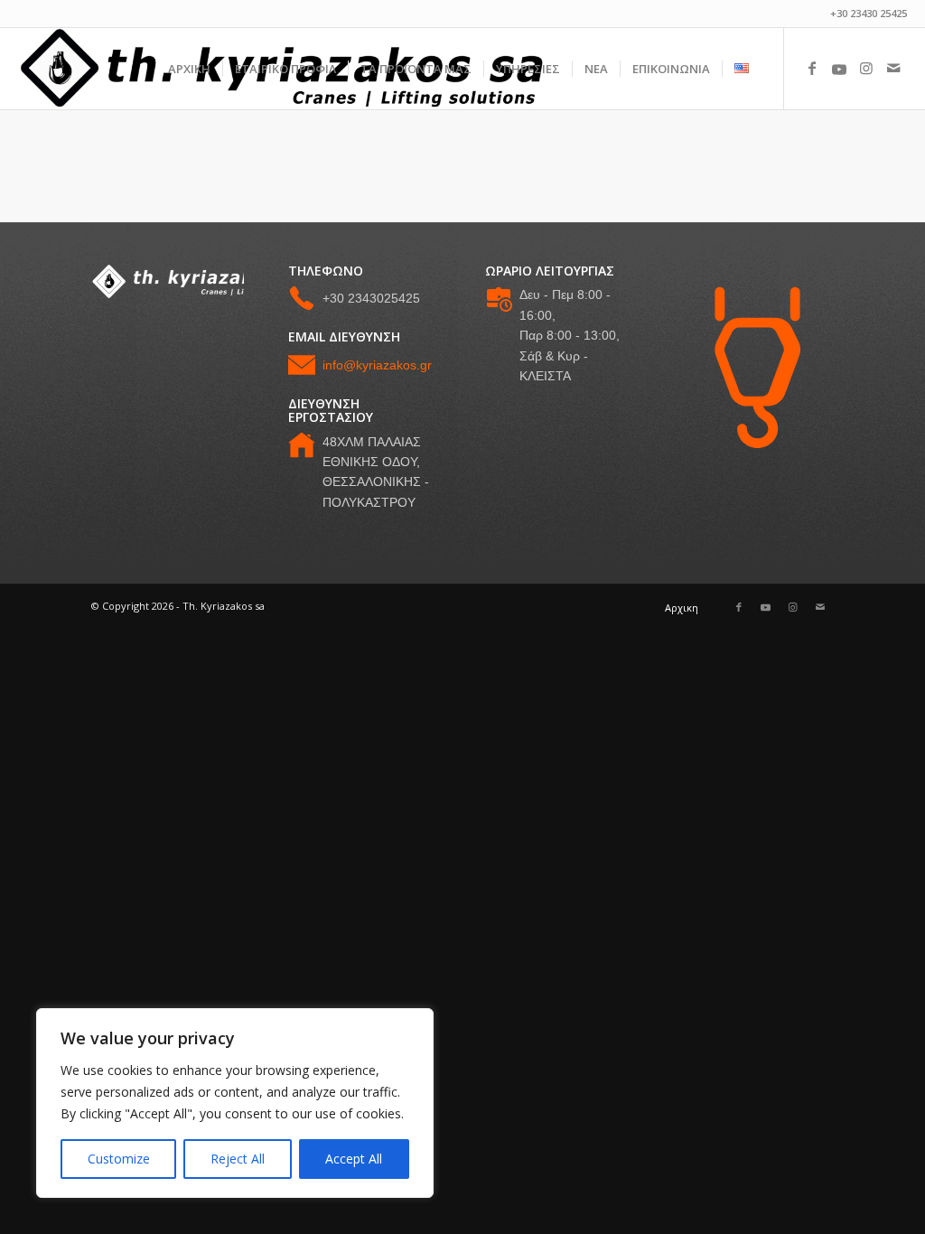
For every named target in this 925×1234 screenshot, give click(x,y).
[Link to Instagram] (866, 67)
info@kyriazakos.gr (377, 365)
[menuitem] (189, 68)
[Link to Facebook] (812, 67)
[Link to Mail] (893, 67)
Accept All (353, 1158)
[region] (235, 1103)
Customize (119, 1158)
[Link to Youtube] (839, 67)
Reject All (237, 1158)
